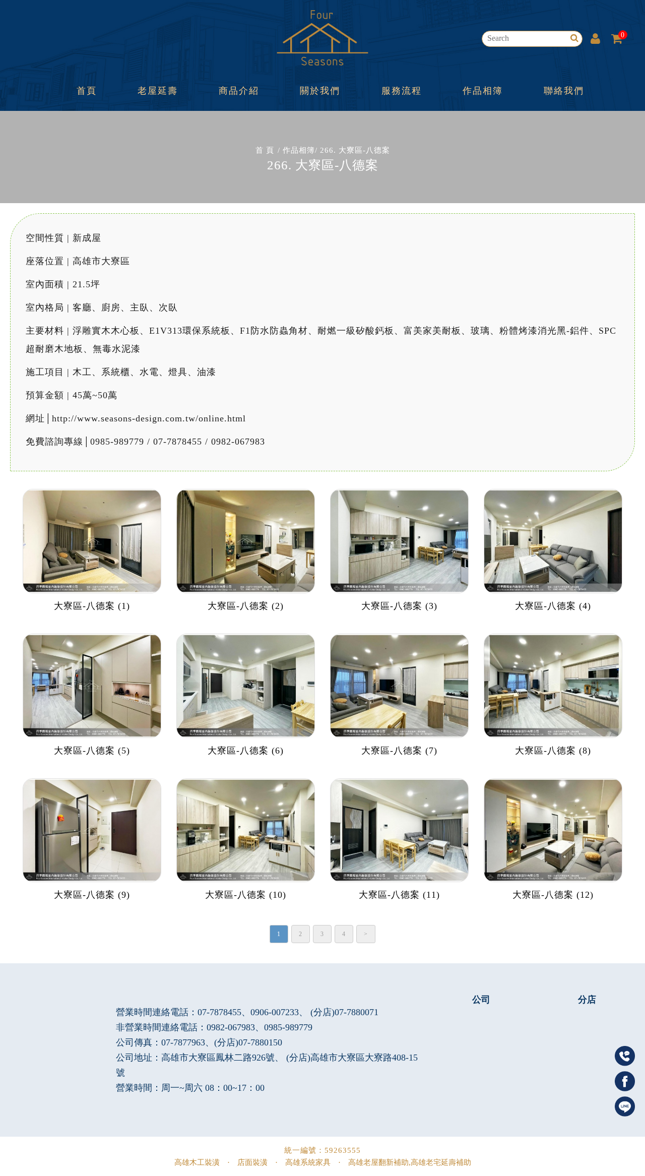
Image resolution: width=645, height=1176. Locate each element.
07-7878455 (219, 1012)
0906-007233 (274, 1012)
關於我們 (320, 90)
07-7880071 (356, 1012)
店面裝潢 (252, 1162)
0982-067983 (231, 1027)
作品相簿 (483, 90)
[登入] (596, 38)
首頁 (87, 90)
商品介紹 (239, 90)
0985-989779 (288, 1027)
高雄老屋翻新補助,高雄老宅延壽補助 (409, 1162)
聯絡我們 (564, 90)
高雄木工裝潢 (197, 1162)
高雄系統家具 (308, 1162)
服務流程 (401, 90)
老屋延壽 (158, 90)
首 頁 (264, 150)
